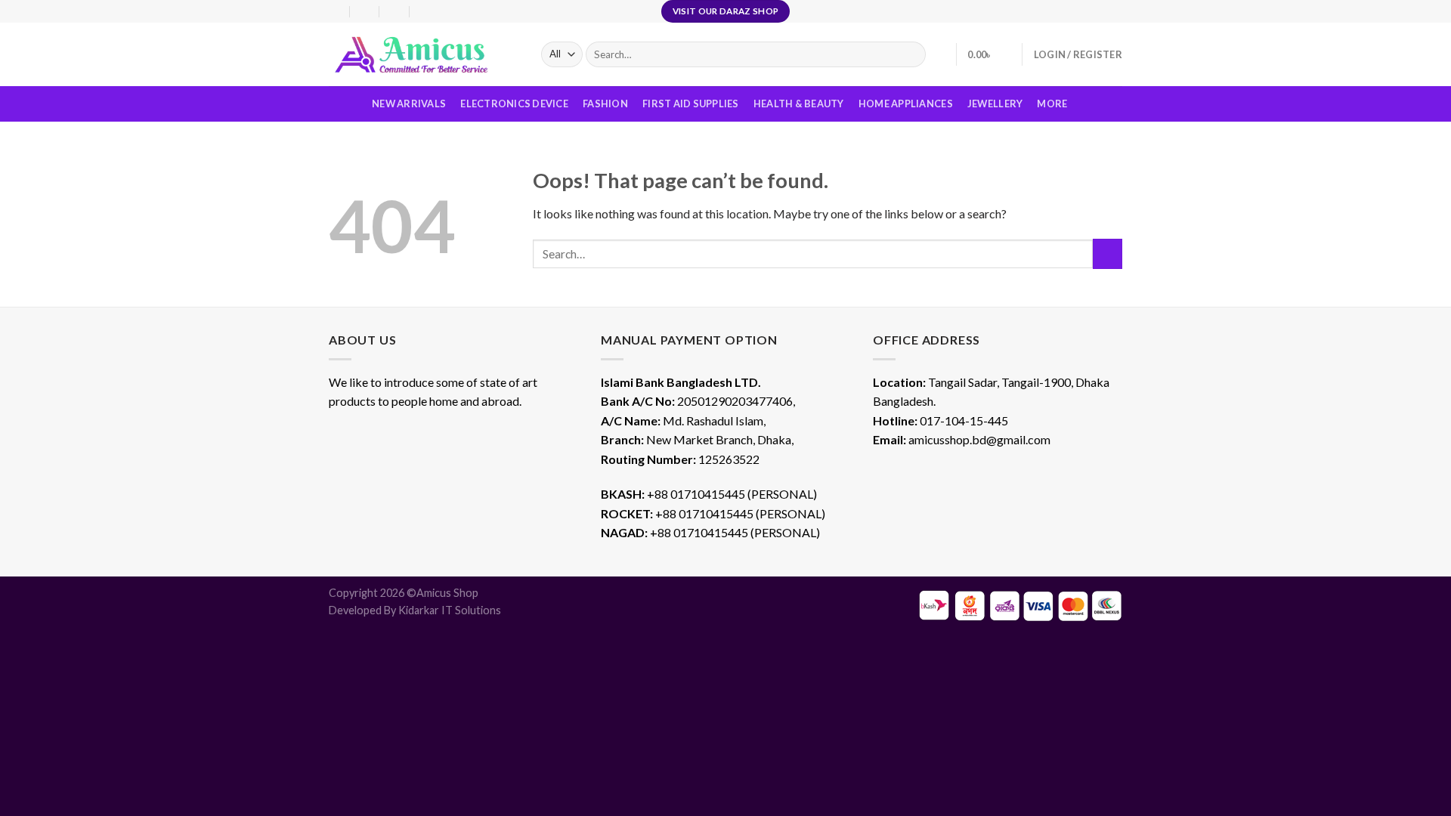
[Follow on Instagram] (1100, 11)
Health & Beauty (798, 103)
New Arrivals (409, 103)
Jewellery (995, 103)
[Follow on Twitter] (1114, 11)
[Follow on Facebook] (1086, 11)
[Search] (911, 54)
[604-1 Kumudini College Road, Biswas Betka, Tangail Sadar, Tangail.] (335, 11)
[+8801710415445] (425, 11)
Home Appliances (906, 103)
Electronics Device (514, 103)
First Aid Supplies (690, 103)
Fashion (605, 103)
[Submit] (1107, 253)
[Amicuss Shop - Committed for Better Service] (423, 55)
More (1052, 103)
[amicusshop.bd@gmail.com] (365, 11)
